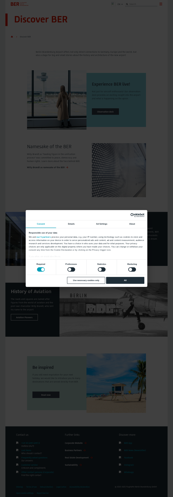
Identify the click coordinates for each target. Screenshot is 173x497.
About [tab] (132, 224)
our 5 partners (43, 237)
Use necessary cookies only (86, 280)
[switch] (71, 269)
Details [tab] (71, 224)
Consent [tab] (41, 224)
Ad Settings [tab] (101, 224)
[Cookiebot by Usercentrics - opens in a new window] (132, 215)
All (125, 280)
